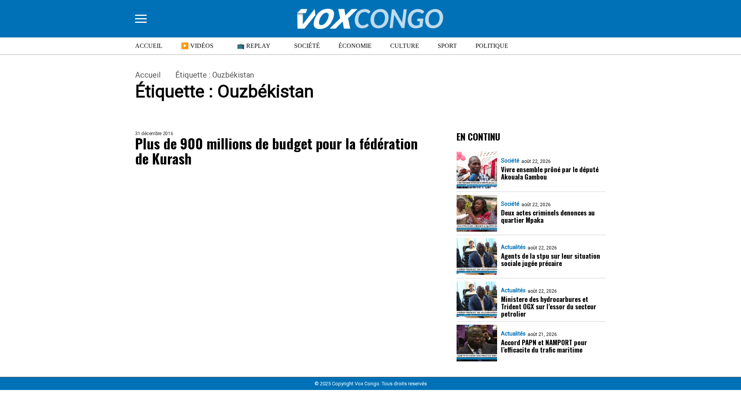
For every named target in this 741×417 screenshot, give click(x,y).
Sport (447, 45)
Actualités (513, 247)
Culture (404, 45)
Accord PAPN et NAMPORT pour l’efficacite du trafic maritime (544, 346)
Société (307, 45)
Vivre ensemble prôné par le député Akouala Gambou (550, 173)
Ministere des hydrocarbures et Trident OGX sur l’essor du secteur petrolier (548, 306)
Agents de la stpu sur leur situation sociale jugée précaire (550, 259)
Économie (355, 45)
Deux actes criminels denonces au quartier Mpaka (548, 216)
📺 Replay (254, 45)
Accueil (148, 45)
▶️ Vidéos (197, 45)
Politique (491, 45)
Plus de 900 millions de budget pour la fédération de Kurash (276, 151)
